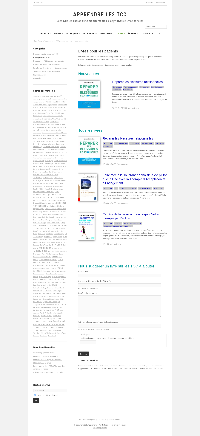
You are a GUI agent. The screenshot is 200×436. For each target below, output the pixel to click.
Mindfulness (40, 250)
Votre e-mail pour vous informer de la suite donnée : (98, 322)
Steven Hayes (158, 188)
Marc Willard (44, 239)
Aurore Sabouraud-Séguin (41, 130)
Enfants (37, 177)
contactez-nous (158, 368)
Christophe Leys (38, 152)
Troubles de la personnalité (50, 318)
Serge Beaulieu (48, 288)
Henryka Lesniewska (39, 200)
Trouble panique (46, 316)
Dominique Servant (55, 172)
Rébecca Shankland (54, 279)
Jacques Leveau (44, 211)
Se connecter (160, 3)
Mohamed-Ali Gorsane (55, 251)
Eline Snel (42, 174)
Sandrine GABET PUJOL (50, 285)
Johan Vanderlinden (56, 225)
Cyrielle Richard (38, 161)
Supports (147, 33)
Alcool (55, 107)
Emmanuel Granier (52, 174)
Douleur (36, 174)
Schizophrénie (38, 288)
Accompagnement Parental (42, 99)
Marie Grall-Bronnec (55, 239)
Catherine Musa (54, 141)
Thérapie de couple (52, 304)
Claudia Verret (54, 155)
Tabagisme (36, 304)
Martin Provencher (45, 245)
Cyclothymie (59, 158)
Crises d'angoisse (48, 158)
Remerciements (115, 419)
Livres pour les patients (98, 51)
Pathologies (89, 33)
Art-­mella (47, 124)
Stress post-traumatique (56, 296)
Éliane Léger (37, 180)
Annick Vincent (38, 119)
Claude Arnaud (43, 155)
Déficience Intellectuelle (58, 166)
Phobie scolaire (51, 268)
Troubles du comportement (42, 321)
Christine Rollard (44, 149)
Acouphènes (56, 99)
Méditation (117, 90)
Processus (106, 33)
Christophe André (145, 188)
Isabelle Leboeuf (157, 87)
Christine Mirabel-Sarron (51, 147)
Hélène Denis (51, 200)
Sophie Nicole (47, 290)
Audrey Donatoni (38, 127)
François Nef (48, 186)
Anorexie (47, 119)
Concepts (44, 33)
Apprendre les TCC (100, 14)
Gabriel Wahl (49, 192)
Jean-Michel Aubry (44, 220)
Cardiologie (44, 141)
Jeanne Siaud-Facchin (53, 222)
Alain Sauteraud (38, 107)
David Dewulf (58, 161)
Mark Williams (55, 242)
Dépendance (44, 169)
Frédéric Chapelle (44, 189)
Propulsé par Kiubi (100, 428)
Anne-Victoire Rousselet (55, 116)
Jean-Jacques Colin (39, 217)
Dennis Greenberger (46, 163)
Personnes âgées (50, 265)
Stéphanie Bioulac (39, 293)
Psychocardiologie (45, 277)
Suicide (35, 299)
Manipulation (57, 236)
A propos (102, 419)
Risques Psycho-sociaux (46, 282)
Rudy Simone (37, 285)
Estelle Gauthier (48, 178)
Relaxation (43, 279)
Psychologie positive (59, 277)
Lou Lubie (41, 234)
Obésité (55, 257)
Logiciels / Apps (39, 75)
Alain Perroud (62, 104)
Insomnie (51, 203)
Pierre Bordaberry (39, 274)
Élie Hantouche (47, 180)
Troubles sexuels (38, 330)
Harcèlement (37, 197)
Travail (42, 313)
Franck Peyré (59, 183)
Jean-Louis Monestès (53, 217)
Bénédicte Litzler (39, 135)
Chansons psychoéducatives (44, 353)
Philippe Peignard (39, 268)
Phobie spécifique (48, 271)
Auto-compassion (130, 87)
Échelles (133, 33)
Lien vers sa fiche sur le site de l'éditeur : (94, 281)
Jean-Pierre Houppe (39, 222)
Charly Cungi (60, 144)
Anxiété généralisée (51, 122)
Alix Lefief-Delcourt (44, 110)
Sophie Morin (37, 290)
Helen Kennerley (47, 197)
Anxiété (55, 118)
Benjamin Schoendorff (128, 188)
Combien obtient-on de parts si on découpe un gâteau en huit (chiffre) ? (107, 338)
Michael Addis (56, 248)
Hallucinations (56, 194)
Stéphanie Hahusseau (53, 293)
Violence (36, 336)
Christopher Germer (51, 152)
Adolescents (60, 102)
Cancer (49, 138)
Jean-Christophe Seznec (132, 223)
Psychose (36, 279)
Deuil (35, 166)
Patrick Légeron (54, 262)
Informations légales (87, 419)
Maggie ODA (48, 236)
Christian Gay (37, 147)
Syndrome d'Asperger (51, 302)
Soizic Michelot (59, 288)
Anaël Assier (63, 110)
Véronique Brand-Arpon (53, 330)
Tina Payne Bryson (49, 310)
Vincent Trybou (62, 333)
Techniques (72, 33)
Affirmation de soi (40, 105)
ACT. (116, 188)
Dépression (53, 169)
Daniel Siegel (49, 161)
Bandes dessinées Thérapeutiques (46, 64)
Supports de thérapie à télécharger (47, 71)
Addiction (118, 223)
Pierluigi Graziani (60, 271)
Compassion (144, 87)
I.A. (159, 33)
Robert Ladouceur (61, 282)
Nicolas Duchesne (52, 254)
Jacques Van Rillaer (56, 211)
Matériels (37, 78)
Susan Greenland (44, 299)
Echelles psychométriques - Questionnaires (50, 68)
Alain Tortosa (48, 107)
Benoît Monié (62, 133)
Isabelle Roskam (50, 209)
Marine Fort (46, 242)
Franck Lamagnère (48, 183)
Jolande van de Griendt (47, 228)
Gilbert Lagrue (46, 194)
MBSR (58, 245)
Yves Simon (43, 336)
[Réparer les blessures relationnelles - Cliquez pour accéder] (89, 107)
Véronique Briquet (39, 333)
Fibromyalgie (37, 183)
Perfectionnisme (38, 265)
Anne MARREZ (55, 113)
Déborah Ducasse (43, 166)
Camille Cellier (41, 138)
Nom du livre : (84, 272)
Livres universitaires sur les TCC (45, 54)
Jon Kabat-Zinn (60, 228)
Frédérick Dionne (39, 192)
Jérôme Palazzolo (43, 225)
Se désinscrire (54, 395)
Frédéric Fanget (57, 189)
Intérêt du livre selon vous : (88, 293)
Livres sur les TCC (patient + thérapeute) (48, 61)
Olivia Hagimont (44, 260)
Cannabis (56, 138)
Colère (61, 155)
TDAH (43, 304)
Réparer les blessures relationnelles (137, 82)
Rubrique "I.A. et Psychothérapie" (46, 356)
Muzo (43, 254)
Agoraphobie (52, 104)
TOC (57, 310)
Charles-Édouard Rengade (46, 144)
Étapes (57, 33)
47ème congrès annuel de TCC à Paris (48, 372)
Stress (46, 296)
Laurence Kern (55, 231)
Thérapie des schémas (48, 307)
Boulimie (58, 135)
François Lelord (38, 186)
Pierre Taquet (50, 274)
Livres (120, 33)
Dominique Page (43, 172)
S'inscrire (149, 3)
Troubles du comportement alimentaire (117, 226)
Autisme (54, 130)
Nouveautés (127, 90)
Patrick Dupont (43, 262)
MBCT (54, 245)
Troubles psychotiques (56, 327)
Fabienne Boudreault (60, 180)
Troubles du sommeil (40, 327)
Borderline (49, 135)
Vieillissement (51, 333)
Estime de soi (58, 178)
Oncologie (53, 260)
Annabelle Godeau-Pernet (41, 113)
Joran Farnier (37, 231)
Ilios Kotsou (61, 200)
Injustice (44, 203)
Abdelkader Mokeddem (50, 96)
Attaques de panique (58, 124)
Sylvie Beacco (54, 299)
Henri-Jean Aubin (59, 197)
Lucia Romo (49, 234)
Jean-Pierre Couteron (57, 220)
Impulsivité (37, 203)
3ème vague (117, 87)
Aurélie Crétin (62, 127)
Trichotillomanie (50, 313)
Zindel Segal (52, 336)
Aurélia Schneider (51, 127)
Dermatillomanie (59, 163)
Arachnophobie (38, 124)
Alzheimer (54, 110)
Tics (41, 310)
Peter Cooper (61, 265)
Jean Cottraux (43, 214)
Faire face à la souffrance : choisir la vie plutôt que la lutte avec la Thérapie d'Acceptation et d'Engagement (135, 179)
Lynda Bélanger (59, 234)
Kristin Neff (46, 231)
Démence (36, 169)
